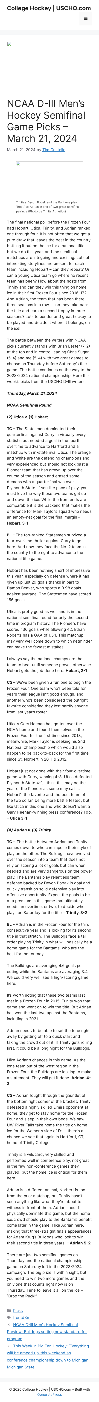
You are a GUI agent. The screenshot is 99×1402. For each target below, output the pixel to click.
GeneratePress (49, 1394)
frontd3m (21, 1317)
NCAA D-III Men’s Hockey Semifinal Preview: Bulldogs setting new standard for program (47, 1331)
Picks (18, 1310)
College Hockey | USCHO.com (49, 8)
